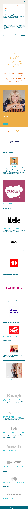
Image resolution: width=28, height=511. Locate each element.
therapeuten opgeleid (6, 27)
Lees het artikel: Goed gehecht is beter (8, 232)
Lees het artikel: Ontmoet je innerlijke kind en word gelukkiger (11, 322)
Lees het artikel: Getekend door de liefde (8, 340)
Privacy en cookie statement (12, 507)
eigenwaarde (23, 15)
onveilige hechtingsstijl (13, 30)
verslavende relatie (5, 15)
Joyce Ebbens (14, 508)
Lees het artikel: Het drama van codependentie (9, 302)
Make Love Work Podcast (20, 380)
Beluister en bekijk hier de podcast (7, 208)
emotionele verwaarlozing (13, 16)
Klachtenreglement (18, 507)
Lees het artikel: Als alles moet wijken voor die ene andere (10, 274)
